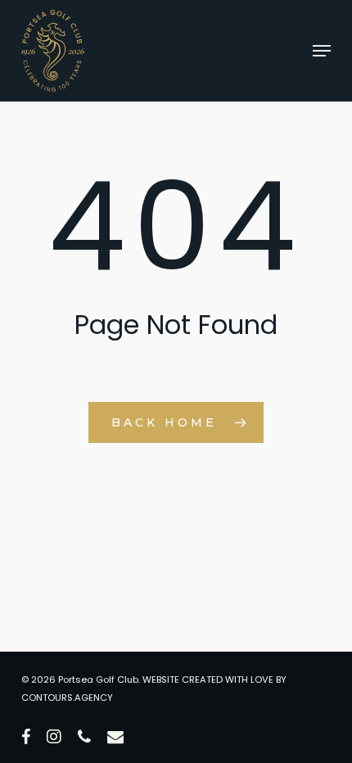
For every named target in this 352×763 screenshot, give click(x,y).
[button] (322, 51)
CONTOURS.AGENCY (67, 697)
